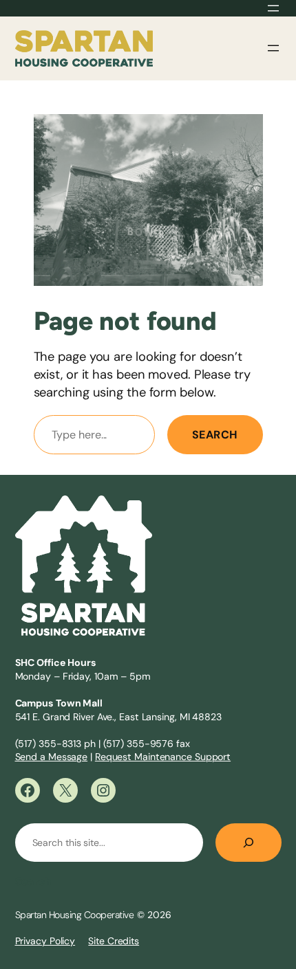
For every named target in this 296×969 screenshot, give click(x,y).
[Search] (248, 842)
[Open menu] (273, 8)
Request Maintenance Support (163, 756)
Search (215, 434)
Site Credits (113, 941)
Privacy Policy (45, 941)
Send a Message (51, 756)
